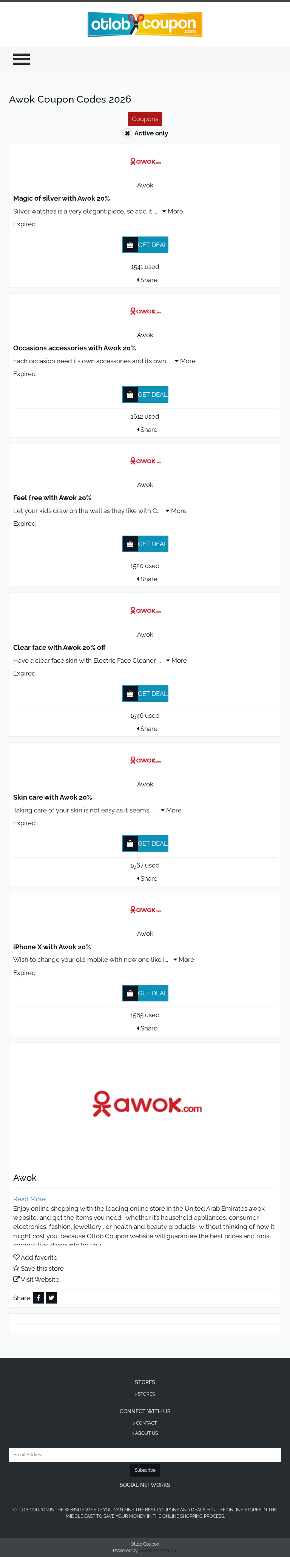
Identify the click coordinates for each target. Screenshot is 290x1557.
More (174, 211)
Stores (146, 1394)
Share (148, 280)
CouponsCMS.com (158, 1550)
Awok (145, 185)
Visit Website (40, 1279)
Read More (29, 1199)
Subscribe (145, 1470)
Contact (146, 1423)
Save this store (42, 1268)
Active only (151, 133)
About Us (146, 1433)
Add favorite (39, 1257)
